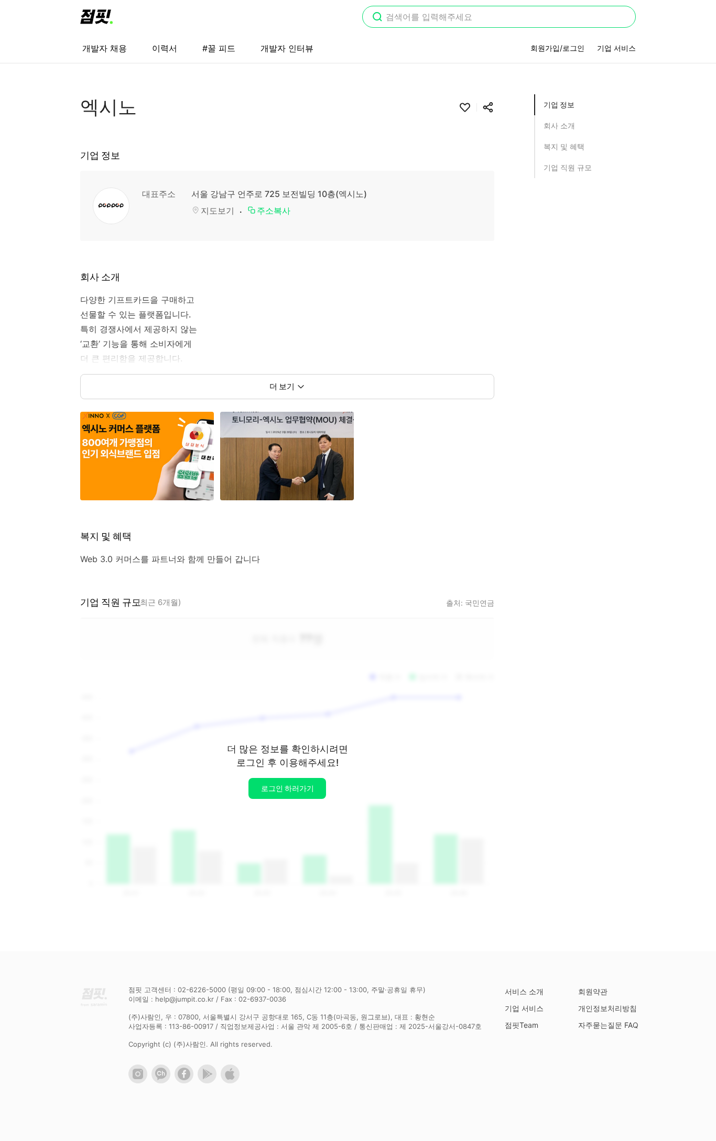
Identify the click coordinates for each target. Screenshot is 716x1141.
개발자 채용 (104, 48)
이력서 (164, 48)
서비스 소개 (524, 991)
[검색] (377, 17)
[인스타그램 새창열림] (139, 1081)
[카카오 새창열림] (163, 1081)
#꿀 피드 (218, 48)
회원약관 (592, 991)
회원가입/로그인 (557, 47)
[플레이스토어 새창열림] (209, 1081)
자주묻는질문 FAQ (608, 1025)
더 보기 (282, 386)
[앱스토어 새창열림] (232, 1081)
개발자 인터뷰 (287, 48)
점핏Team (521, 1025)
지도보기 (217, 210)
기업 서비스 (616, 47)
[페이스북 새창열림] (186, 1081)
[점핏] (96, 16)
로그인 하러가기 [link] (287, 788)
